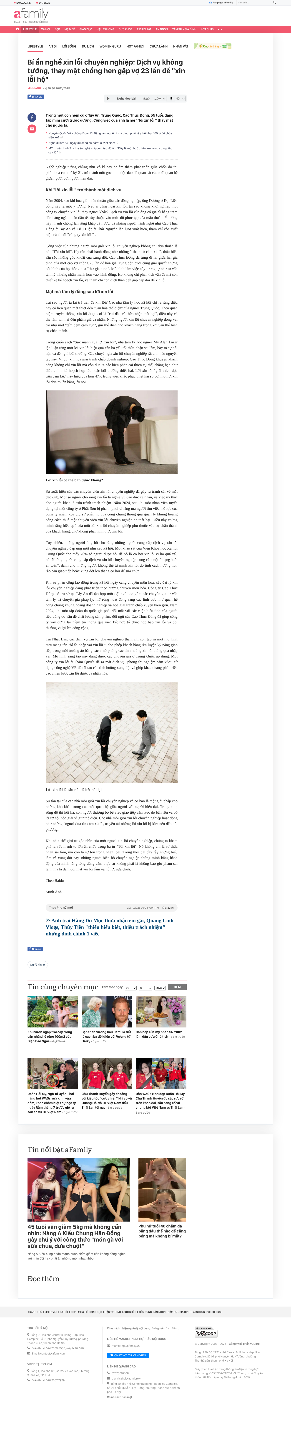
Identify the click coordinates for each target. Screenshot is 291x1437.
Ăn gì (53, 46)
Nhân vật (180, 46)
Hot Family (135, 46)
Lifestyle (30, 29)
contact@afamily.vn (52, 1353)
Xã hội (45, 29)
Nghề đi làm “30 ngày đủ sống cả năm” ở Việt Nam (82, 143)
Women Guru (110, 46)
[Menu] (220, 29)
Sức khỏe (125, 29)
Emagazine (23, 2)
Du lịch (88, 46)
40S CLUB (207, 29)
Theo (111, 908)
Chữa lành (159, 46)
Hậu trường (105, 29)
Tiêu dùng (144, 29)
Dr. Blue (44, 2)
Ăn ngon (162, 29)
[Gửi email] (32, 128)
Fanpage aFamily (223, 2)
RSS (219, 1312)
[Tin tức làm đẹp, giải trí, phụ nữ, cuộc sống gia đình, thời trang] (31, 16)
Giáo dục (86, 29)
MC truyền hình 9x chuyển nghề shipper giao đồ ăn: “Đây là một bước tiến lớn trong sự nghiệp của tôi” (110, 150)
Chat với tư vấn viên (130, 1355)
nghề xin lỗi (37, 964)
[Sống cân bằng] (212, 46)
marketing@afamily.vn (126, 1346)
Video (211, 1312)
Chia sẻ (37, 96)
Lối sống (69, 46)
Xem (177, 987)
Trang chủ (35, 1312)
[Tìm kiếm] (274, 3)
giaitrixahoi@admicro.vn (127, 1378)
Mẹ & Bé (70, 29)
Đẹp (57, 29)
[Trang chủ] (17, 29)
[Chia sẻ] (32, 117)
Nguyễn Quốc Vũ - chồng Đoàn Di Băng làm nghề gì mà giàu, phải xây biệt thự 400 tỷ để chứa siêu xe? (110, 135)
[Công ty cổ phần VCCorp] (206, 1332)
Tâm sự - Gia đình (184, 29)
